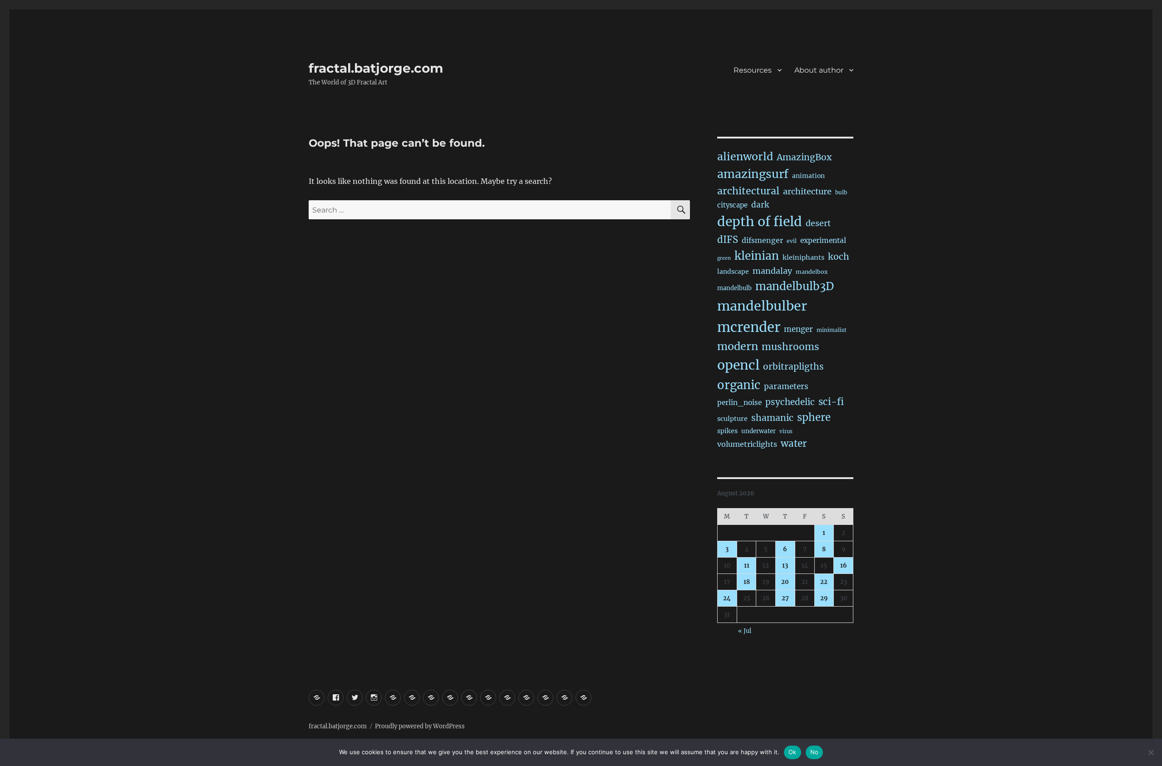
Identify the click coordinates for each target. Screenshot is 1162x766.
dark (760, 205)
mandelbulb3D (794, 286)
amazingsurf (752, 174)
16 (843, 565)
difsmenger (762, 240)
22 (823, 582)
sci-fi (831, 402)
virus (786, 431)
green (724, 258)
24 (727, 598)
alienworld (745, 156)
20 (785, 582)
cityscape (732, 205)
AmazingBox (804, 157)
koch (838, 256)
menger (798, 329)
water (794, 444)
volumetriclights (747, 444)
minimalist (832, 329)
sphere (814, 417)
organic (738, 385)
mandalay (772, 271)
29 (824, 598)
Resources (753, 70)
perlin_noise (739, 402)
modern (737, 346)
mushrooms (790, 347)
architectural (748, 191)
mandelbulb (734, 288)
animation (808, 176)
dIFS (727, 240)
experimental (823, 240)
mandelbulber (762, 306)
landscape (733, 271)
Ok (792, 752)
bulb (841, 192)
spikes (727, 431)
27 (785, 598)
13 (785, 565)
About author (818, 70)
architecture (807, 191)
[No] (1150, 752)
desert (818, 223)
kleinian (756, 256)
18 (746, 582)
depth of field (759, 221)
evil (792, 240)
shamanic (772, 417)
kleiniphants (803, 257)
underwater (758, 431)
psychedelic (790, 401)
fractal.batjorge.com (376, 68)
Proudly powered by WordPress (420, 726)
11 (746, 565)
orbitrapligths (793, 366)
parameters (786, 386)
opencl (738, 365)
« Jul (744, 631)
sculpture (732, 419)
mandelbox (811, 271)
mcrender (748, 327)
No (814, 752)
